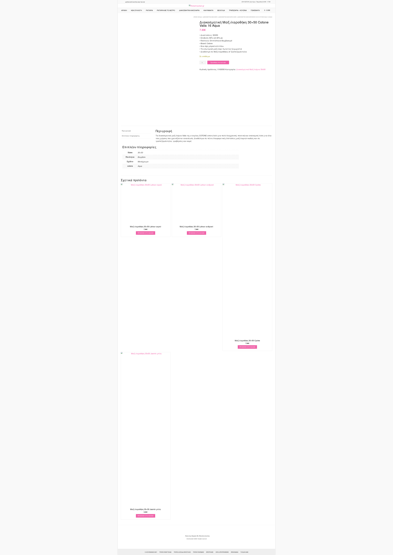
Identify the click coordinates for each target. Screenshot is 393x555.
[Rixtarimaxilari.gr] (196, 5)
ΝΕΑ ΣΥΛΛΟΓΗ (136, 10)
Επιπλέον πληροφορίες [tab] (131, 136)
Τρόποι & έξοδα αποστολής (182, 552)
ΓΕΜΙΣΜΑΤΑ (255, 10)
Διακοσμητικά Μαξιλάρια (210, 17)
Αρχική (124, 10)
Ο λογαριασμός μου (151, 552)
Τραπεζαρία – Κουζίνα (238, 10)
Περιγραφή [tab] (126, 131)
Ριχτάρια (149, 10)
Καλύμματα (208, 10)
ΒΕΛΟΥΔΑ (221, 10)
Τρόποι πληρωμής (198, 552)
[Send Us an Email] (120, 2)
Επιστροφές (209, 552)
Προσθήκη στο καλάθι (218, 62)
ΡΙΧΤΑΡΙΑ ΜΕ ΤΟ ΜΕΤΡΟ (166, 10)
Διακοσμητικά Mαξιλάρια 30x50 (227, 17)
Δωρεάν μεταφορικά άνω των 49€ (135, 2)
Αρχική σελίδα (198, 17)
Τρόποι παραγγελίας (165, 552)
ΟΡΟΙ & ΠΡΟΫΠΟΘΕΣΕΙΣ (222, 552)
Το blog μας (244, 552)
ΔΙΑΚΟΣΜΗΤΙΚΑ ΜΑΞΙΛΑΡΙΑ (189, 10)
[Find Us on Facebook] (122, 2)
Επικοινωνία (234, 552)
